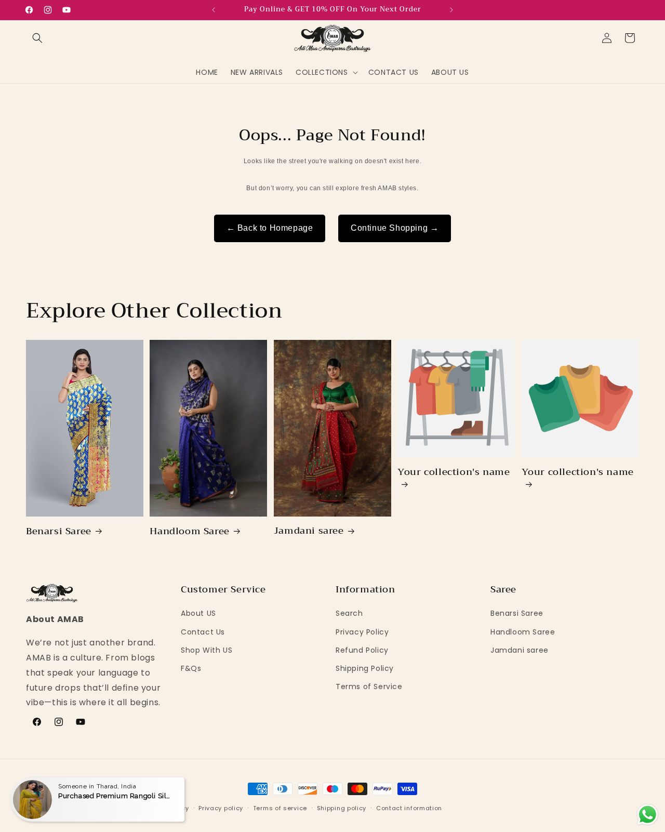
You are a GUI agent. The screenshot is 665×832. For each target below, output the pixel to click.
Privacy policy (220, 807)
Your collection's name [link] (453, 474)
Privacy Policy (362, 632)
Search (349, 614)
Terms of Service (369, 687)
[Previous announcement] (213, 10)
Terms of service (280, 807)
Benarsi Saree (58, 531)
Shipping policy (342, 807)
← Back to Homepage (270, 227)
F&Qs (191, 668)
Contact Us (203, 632)
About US (198, 614)
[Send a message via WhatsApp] (647, 814)
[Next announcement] (451, 10)
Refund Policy (362, 650)
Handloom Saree (189, 531)
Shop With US (206, 650)
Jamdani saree (309, 531)
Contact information (409, 807)
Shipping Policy (365, 668)
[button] (37, 38)
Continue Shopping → (394, 227)
